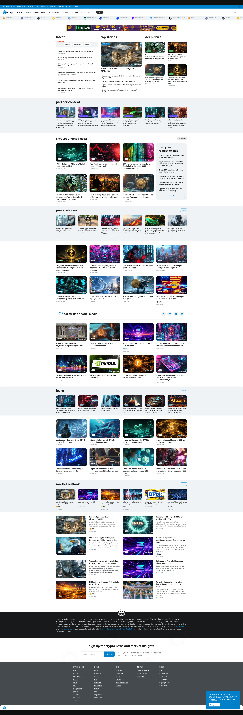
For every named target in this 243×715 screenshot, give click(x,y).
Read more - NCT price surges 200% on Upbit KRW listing (155, 494)
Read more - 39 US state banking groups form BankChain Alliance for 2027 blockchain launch (138, 152)
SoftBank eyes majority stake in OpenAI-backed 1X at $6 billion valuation (103, 267)
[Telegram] (169, 314)
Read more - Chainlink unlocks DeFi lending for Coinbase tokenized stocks (71, 457)
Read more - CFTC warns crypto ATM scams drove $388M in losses (138, 254)
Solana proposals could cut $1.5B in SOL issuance (137, 344)
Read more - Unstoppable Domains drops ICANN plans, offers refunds (71, 428)
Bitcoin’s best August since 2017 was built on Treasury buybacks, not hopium (154, 79)
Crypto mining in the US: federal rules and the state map (170, 190)
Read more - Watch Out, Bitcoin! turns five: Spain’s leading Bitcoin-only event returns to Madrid (132, 220)
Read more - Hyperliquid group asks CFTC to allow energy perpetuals (138, 428)
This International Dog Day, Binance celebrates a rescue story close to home (87, 230)
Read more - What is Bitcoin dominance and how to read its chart (88, 401)
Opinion (44, 12)
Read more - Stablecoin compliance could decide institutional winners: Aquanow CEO (171, 457)
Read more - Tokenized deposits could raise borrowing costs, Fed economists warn (138, 590)
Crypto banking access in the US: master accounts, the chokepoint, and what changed (171, 164)
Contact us (30, 6)
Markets (65, 12)
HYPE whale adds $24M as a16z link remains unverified (70, 165)
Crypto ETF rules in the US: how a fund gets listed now (171, 171)
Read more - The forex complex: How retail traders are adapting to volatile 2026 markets (155, 112)
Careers (118, 680)
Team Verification (122, 683)
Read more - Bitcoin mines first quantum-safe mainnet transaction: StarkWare (171, 332)
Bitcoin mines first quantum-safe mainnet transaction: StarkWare (170, 344)
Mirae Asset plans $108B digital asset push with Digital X (169, 266)
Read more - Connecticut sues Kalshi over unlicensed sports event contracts (71, 285)
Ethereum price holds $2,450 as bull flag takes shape (132, 503)
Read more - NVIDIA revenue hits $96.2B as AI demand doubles (105, 364)
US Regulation (54, 12)
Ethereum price (28, 18)
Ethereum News (118, 629)
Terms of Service (143, 670)
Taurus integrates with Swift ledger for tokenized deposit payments (104, 562)
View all (171, 196)
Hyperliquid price (90, 18)
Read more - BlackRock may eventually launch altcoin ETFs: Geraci (105, 152)
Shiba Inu (97, 683)
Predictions (74, 12)
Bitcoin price (10, 18)
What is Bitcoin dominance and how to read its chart (87, 409)
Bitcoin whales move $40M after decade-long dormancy (103, 441)
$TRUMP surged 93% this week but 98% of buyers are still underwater (177, 57)
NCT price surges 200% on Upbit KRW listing (153, 503)
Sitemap (75, 701)
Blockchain (98, 686)
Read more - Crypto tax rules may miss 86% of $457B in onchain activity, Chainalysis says (171, 364)
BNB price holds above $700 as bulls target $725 (110, 503)
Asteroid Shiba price (177, 18)
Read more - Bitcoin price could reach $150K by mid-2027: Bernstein (171, 428)
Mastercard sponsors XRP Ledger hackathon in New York (170, 297)
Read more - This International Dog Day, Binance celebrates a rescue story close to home (88, 220)
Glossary (76, 6)
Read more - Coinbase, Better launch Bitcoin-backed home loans (105, 332)
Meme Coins (21, 6)
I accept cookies (214, 705)
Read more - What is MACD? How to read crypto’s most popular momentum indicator (177, 401)
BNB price (58, 18)
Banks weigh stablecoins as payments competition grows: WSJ (70, 344)
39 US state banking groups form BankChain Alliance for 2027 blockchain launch (136, 166)
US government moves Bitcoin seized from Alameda (135, 376)
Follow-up (61, 6)
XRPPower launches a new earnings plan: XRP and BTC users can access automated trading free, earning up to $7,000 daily (65, 123)
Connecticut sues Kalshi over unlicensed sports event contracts (70, 297)
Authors (118, 686)
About (37, 6)
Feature (36, 12)
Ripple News (131, 629)
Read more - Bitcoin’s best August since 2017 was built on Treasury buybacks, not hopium (155, 70)
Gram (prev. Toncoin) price (158, 18)
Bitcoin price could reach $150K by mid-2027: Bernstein (170, 441)
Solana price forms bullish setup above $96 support (86, 503)
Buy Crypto (6, 6)
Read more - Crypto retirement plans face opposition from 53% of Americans (105, 457)
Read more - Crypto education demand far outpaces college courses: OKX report (138, 457)
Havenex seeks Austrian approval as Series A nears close (71, 376)
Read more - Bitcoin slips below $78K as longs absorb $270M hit (65, 494)
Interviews (76, 698)
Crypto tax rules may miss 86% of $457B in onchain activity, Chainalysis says (170, 377)
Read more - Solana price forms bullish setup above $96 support (88, 494)
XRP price (43, 18)
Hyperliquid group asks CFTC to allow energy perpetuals (136, 441)
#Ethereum (77, 44)
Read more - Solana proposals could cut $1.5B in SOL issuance (138, 332)
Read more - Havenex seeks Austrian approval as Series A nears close (71, 364)
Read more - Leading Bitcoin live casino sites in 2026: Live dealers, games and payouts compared (132, 112)
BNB (103, 507)
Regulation (98, 695)
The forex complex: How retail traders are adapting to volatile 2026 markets (154, 122)
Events (13, 6)
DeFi (95, 692)
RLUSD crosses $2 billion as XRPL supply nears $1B (103, 297)
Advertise (53, 6)
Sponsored (98, 698)
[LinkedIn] (175, 314)
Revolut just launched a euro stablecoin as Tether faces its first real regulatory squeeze (154, 57)
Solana (125, 349)
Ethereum (125, 507)
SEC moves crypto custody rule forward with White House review (103, 539)
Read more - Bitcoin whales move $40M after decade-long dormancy (105, 428)
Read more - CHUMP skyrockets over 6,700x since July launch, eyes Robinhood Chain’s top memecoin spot (155, 220)
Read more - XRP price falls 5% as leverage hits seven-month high (177, 494)
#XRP (87, 44)
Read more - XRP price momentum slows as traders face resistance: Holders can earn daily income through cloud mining (88, 112)
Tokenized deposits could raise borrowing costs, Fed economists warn (169, 584)
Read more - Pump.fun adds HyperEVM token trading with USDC (138, 525)
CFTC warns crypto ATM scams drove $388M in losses (138, 266)
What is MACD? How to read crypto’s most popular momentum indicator (177, 410)
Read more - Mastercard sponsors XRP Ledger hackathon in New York (171, 285)
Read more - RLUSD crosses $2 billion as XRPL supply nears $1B (105, 285)
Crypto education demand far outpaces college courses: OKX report (135, 471)
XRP (159, 302)
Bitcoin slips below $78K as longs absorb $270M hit (119, 69)
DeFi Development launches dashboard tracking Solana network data (171, 540)
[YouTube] (181, 314)
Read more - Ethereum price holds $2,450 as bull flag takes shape (132, 494)
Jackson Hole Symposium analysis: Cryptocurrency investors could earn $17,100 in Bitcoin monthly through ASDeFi (177, 123)
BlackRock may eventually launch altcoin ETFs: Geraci (103, 165)
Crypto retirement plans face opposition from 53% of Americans (104, 470)
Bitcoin (58, 507)
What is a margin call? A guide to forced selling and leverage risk (132, 410)
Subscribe (109, 654)
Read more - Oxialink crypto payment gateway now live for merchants (65, 220)
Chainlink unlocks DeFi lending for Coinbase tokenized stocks (70, 470)
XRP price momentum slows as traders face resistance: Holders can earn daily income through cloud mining (88, 123)
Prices (83, 12)
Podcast (75, 695)
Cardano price (106, 18)
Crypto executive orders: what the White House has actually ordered (171, 177)
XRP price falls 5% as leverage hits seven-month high (177, 503)
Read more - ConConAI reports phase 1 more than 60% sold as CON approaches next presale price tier (110, 220)
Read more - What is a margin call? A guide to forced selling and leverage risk (132, 401)
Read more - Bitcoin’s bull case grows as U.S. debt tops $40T (138, 285)
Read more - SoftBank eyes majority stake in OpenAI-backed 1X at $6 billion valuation (105, 254)
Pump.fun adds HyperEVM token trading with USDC (119, 81)
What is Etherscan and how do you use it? (109, 409)
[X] (163, 314)
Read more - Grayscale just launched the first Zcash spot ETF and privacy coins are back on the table (177, 70)
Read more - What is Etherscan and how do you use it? (110, 401)
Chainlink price (122, 18)
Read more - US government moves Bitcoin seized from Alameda (138, 364)
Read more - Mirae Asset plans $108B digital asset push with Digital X (171, 254)
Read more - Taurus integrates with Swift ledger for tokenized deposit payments (71, 569)
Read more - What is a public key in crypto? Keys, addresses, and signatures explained (65, 401)
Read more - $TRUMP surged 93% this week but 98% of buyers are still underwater (177, 47)
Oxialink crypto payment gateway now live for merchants (64, 230)
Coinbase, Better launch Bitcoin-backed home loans (103, 344)
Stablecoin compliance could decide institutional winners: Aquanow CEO (171, 470)
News (28, 12)
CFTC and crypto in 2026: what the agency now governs (171, 156)
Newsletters (44, 6)
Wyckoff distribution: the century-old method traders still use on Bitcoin (154, 410)
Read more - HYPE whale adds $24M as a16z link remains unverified (71, 152)
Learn (90, 12)
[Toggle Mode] (239, 6)
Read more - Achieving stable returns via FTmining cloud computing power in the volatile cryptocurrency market (110, 112)
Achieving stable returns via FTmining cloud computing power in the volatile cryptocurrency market (110, 123)
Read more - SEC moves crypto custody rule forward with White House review (71, 546)
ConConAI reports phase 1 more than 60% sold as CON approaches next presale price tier (110, 231)
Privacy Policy (142, 673)
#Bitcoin (67, 44)
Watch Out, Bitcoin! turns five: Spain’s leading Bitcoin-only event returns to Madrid (132, 230)
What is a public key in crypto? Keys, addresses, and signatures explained (65, 410)
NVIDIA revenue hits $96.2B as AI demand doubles (103, 376)
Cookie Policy (141, 676)
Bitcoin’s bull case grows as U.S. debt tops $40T (138, 297)
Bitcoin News (105, 629)
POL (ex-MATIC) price (139, 18)
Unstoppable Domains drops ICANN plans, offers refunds (71, 441)
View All (184, 210)
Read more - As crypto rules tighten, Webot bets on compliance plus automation (177, 220)
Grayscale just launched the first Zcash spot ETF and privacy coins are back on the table (177, 80)
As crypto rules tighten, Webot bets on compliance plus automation (176, 230)
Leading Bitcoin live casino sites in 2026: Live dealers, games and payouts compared (131, 123)
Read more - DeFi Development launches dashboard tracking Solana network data (138, 546)
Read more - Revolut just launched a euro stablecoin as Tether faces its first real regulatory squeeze (155, 47)
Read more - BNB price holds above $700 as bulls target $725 (110, 494)
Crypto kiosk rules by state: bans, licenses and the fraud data (171, 183)
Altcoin (96, 689)
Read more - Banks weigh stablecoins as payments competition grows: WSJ (71, 332)
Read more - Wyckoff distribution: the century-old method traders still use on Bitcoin (155, 401)
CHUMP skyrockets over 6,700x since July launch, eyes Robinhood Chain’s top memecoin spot (154, 231)
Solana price (74, 18)
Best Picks (68, 6)
